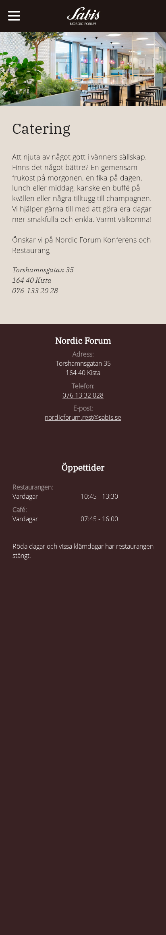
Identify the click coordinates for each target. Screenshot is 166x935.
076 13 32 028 (83, 395)
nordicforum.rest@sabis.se (83, 417)
